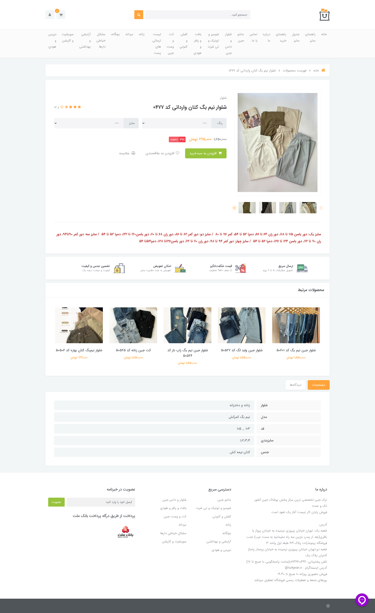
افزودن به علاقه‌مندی (160, 153)
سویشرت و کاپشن (68, 37)
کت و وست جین (170, 44)
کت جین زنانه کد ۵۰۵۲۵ (133, 350)
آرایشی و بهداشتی (85, 40)
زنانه (142, 34)
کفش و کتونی (183, 40)
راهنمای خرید (281, 37)
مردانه (129, 34)
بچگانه (115, 34)
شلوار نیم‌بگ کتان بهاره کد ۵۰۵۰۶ (79, 350)
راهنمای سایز (310, 37)
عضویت (56, 502)
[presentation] (320, 207)
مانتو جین (240, 37)
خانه (324, 34)
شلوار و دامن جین (228, 44)
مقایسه (124, 153)
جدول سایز (295, 37)
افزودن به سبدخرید (203, 153)
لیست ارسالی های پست (156, 44)
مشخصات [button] (318, 385)
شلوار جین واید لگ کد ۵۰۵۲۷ (242, 350)
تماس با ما (253, 37)
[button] (60, 14)
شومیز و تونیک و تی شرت (213, 40)
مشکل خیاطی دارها (100, 40)
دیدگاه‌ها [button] (295, 385)
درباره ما (266, 37)
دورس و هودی (52, 40)
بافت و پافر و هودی (197, 44)
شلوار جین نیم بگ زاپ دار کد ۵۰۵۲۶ (187, 353)
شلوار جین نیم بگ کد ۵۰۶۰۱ (296, 350)
